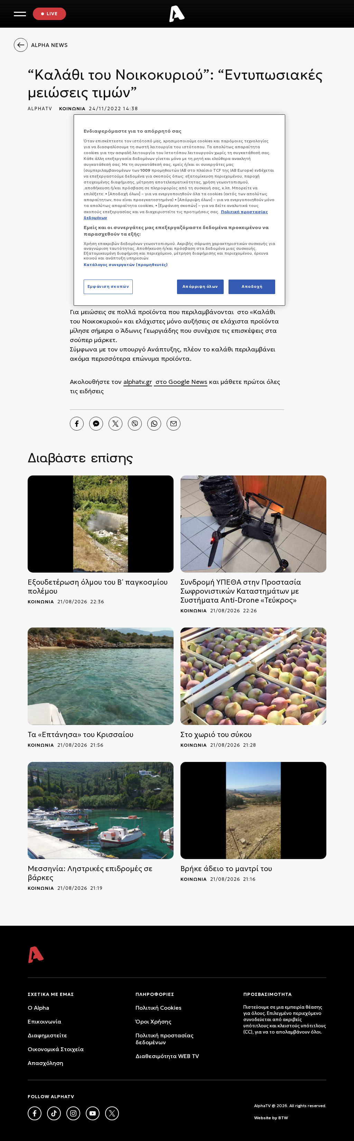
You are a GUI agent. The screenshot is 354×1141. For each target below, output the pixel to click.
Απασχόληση (45, 1062)
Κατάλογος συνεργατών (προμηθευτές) (126, 264)
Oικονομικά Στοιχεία (56, 1049)
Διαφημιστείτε (47, 1035)
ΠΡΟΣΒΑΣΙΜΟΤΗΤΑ (267, 994)
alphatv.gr (137, 382)
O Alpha (38, 1007)
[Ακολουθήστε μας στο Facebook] (34, 1113)
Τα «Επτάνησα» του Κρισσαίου (80, 734)
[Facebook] (77, 424)
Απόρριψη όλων (200, 286)
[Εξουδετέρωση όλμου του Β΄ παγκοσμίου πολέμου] (101, 524)
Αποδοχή (252, 286)
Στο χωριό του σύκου (216, 734)
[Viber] (135, 424)
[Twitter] (115, 424)
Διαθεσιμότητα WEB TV (167, 1056)
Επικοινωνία (44, 1021)
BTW (283, 1117)
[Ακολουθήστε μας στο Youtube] (93, 1113)
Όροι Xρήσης (153, 1021)
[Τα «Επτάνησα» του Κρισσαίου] (101, 676)
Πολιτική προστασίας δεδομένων (164, 1039)
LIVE (52, 14)
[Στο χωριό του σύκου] (253, 676)
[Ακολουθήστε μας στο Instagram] (73, 1113)
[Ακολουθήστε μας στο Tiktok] (54, 1113)
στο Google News (180, 382)
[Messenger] (96, 424)
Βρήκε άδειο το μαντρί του (226, 868)
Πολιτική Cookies (158, 1007)
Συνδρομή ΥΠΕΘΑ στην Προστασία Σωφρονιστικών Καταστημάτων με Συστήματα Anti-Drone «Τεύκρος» (240, 591)
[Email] (173, 424)
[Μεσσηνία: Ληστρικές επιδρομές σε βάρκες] (101, 810)
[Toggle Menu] (20, 14)
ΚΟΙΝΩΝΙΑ (72, 109)
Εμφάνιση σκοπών (108, 286)
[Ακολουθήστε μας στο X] (112, 1113)
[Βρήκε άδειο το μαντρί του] (253, 810)
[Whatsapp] (154, 424)
